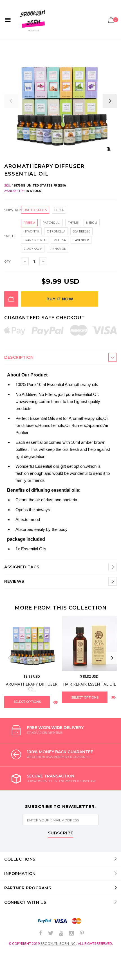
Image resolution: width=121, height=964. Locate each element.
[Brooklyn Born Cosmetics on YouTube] (61, 933)
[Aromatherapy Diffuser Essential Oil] (31, 643)
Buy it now (59, 299)
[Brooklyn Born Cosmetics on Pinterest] (82, 933)
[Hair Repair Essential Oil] (89, 643)
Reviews (14, 581)
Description (19, 357)
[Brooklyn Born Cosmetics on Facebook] (40, 933)
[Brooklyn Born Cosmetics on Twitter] (50, 933)
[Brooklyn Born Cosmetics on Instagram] (71, 933)
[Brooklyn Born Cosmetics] (33, 19)
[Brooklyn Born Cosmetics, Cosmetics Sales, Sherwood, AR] (14, 958)
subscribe (60, 833)
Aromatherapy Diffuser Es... (31, 686)
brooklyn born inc (58, 943)
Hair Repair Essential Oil (89, 684)
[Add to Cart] (11, 299)
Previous (9, 658)
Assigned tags (21, 566)
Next (112, 658)
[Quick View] (55, 702)
